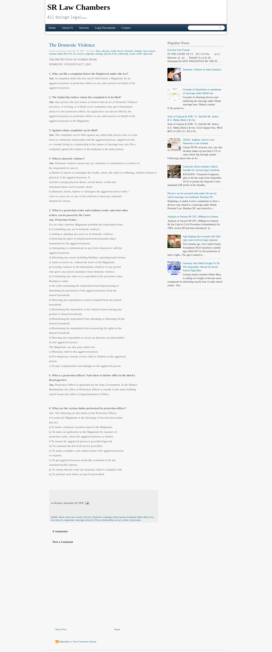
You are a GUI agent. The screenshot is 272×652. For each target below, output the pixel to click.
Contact (125, 27)
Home (52, 27)
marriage (99, 53)
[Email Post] (86, 503)
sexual (132, 53)
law (74, 53)
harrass (152, 51)
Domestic (129, 51)
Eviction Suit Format (178, 50)
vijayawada (147, 53)
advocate (105, 51)
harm (145, 51)
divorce (120, 51)
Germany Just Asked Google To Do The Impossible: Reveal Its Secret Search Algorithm (201, 267)
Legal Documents (105, 27)
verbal (139, 53)
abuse (98, 51)
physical (107, 53)
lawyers (80, 53)
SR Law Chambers (78, 7)
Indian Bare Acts (65, 53)
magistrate (89, 53)
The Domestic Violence (72, 45)
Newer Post (60, 629)
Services (84, 27)
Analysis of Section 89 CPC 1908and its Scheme (192, 216)
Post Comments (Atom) (84, 641)
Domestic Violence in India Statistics (202, 69)
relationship (123, 53)
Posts (114, 53)
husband (52, 53)
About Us (67, 27)
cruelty (113, 51)
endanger (138, 51)
